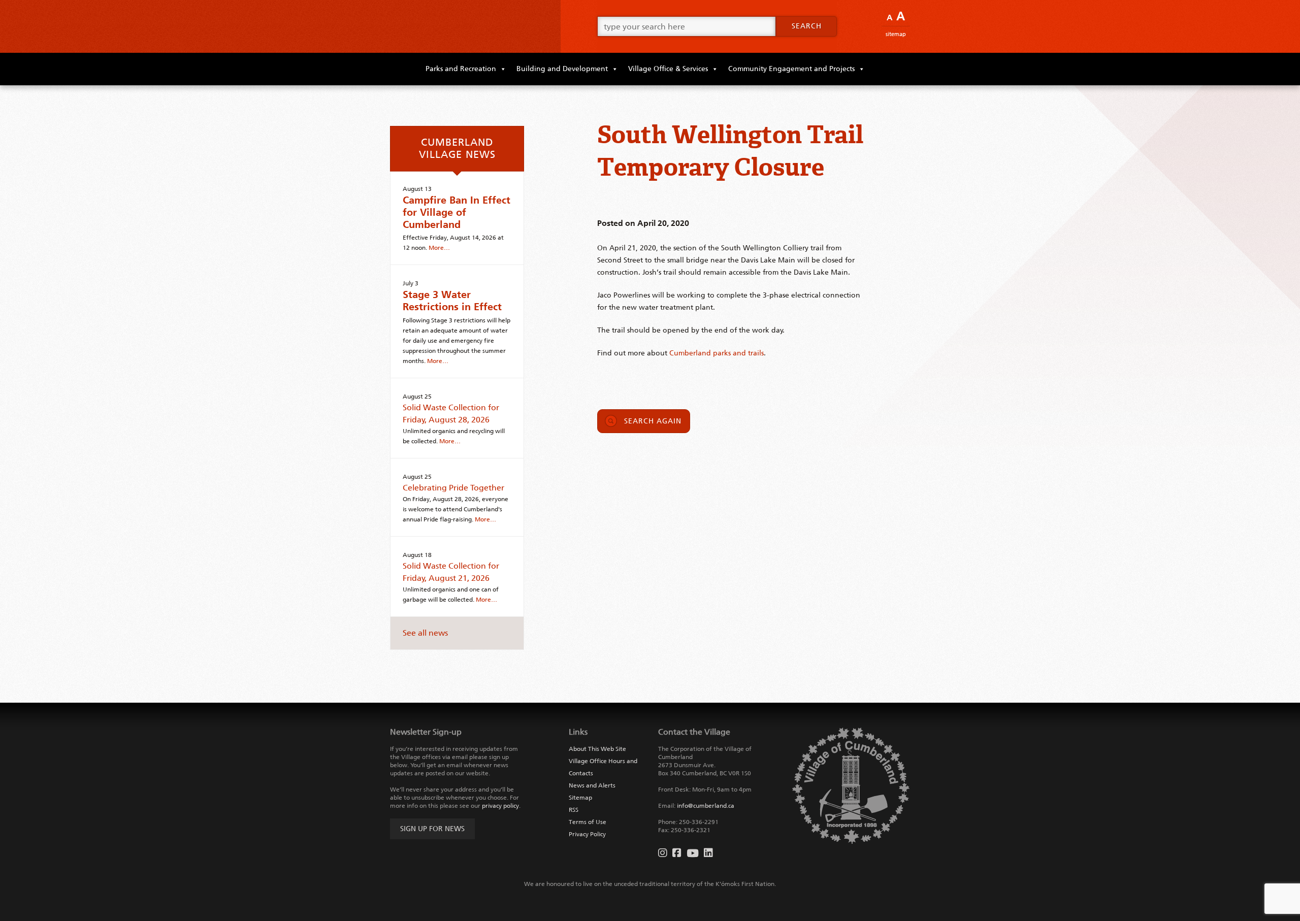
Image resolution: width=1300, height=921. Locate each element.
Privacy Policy (587, 834)
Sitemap (896, 34)
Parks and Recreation (461, 68)
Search (807, 26)
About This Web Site (597, 748)
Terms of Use (587, 822)
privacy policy (500, 805)
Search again (652, 421)
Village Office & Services (668, 68)
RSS (573, 809)
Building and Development (562, 68)
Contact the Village (694, 732)
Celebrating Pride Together (453, 487)
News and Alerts (592, 785)
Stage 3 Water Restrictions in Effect (452, 300)
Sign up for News (432, 829)
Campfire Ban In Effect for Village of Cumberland (456, 212)
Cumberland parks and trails (716, 353)
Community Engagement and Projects (791, 68)
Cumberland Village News (457, 148)
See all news (425, 633)
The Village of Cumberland (467, 26)
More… (439, 247)
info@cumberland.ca (705, 805)
